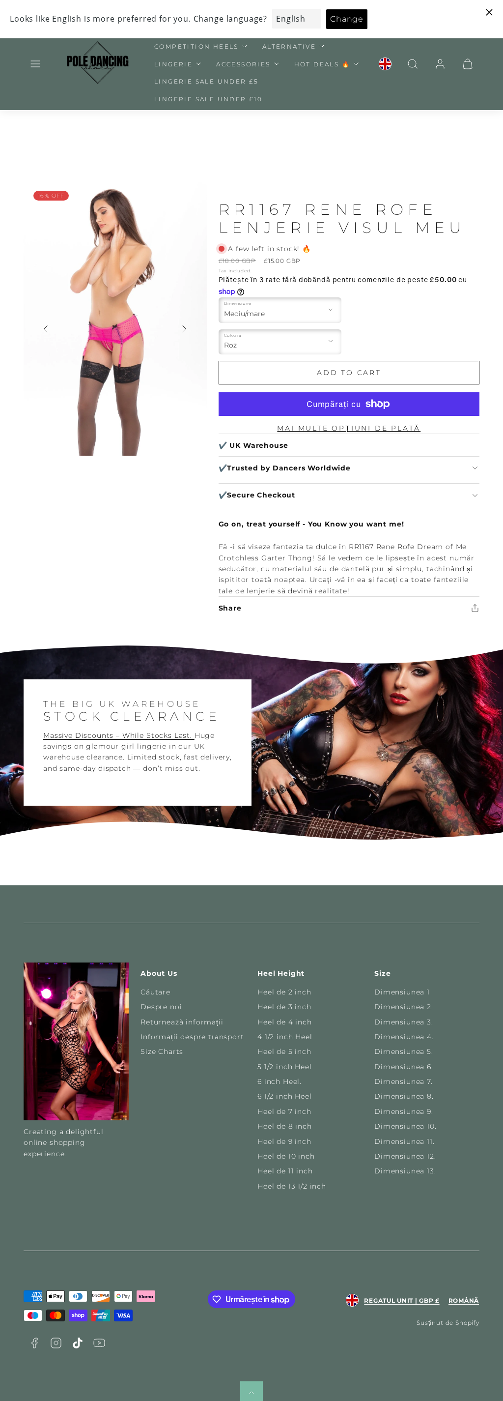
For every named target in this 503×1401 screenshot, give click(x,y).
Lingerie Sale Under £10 (208, 99)
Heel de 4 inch (284, 1022)
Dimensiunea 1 (402, 992)
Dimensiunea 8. (404, 1096)
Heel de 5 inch (284, 1051)
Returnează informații (182, 1022)
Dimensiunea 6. (403, 1066)
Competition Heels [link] (196, 46)
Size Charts (161, 1051)
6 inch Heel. (279, 1081)
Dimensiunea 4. (404, 1036)
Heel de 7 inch (284, 1111)
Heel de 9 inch (284, 1141)
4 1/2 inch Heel (284, 1036)
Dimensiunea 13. (405, 1171)
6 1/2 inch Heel (284, 1096)
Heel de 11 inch (285, 1171)
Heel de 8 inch (284, 1126)
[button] (35, 64)
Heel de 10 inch (286, 1156)
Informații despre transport (192, 1036)
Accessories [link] (243, 64)
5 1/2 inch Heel (284, 1066)
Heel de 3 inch (284, 1006)
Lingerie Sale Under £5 (206, 81)
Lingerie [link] (173, 64)
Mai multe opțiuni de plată (348, 428)
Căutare (155, 992)
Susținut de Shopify (448, 1322)
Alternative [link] (289, 46)
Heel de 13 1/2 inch (291, 1186)
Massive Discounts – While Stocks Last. (119, 735)
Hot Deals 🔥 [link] (322, 64)
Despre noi (161, 1006)
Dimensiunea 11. (404, 1141)
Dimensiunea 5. (403, 1051)
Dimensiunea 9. (403, 1111)
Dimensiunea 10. (405, 1126)
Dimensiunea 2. (403, 1006)
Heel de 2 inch (284, 992)
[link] (385, 64)
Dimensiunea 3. (403, 1022)
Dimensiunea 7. (403, 1081)
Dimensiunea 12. (405, 1156)
